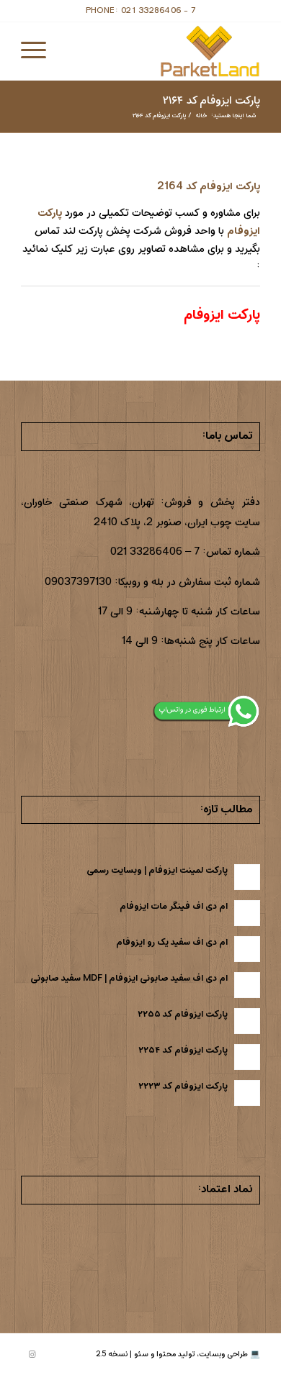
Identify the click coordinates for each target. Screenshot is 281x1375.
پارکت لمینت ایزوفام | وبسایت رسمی (157, 870)
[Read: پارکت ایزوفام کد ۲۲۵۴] (247, 1057)
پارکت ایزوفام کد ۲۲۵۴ (183, 1050)
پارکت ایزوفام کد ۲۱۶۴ (211, 100)
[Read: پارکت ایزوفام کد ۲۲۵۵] (247, 1021)
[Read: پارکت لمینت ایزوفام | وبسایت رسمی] (247, 877)
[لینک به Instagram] (32, 1355)
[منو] (38, 51)
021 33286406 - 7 (158, 11)
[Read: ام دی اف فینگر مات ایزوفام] (247, 913)
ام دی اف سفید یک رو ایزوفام (172, 942)
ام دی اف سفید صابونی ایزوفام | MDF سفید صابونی (129, 978)
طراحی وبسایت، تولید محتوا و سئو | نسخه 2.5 (172, 1354)
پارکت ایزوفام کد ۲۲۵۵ (183, 1014)
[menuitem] (38, 51)
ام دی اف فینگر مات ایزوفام (174, 906)
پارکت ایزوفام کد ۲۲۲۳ (183, 1086)
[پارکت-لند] (164, 51)
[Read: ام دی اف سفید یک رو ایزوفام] (247, 949)
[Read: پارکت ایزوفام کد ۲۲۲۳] (247, 1093)
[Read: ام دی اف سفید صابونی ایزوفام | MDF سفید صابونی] (247, 985)
